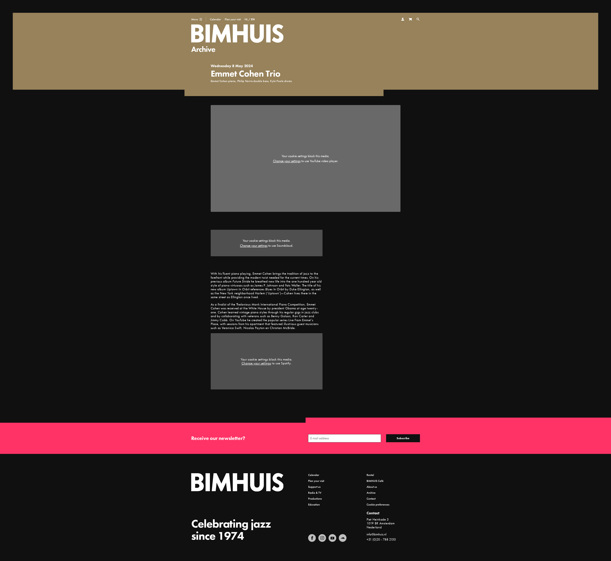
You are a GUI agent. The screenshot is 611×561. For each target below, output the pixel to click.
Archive (203, 49)
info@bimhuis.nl (376, 534)
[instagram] (322, 538)
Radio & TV (314, 492)
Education (314, 504)
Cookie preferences (378, 504)
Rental (370, 475)
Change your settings (286, 161)
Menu (194, 19)
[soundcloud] (342, 538)
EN (253, 19)
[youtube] (332, 538)
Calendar (215, 19)
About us (372, 487)
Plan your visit (233, 19)
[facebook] (312, 538)
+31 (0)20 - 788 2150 (381, 539)
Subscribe (403, 438)
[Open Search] (418, 19)
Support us (314, 487)
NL (246, 19)
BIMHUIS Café (375, 481)
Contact (371, 498)
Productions (315, 498)
